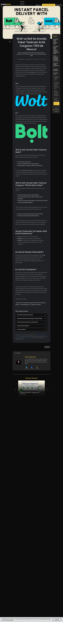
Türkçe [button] (38, 5)
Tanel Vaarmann (21, 59)
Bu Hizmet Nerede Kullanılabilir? (56, 65)
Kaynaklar (22, 3)
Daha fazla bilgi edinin (45, 618)
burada (11, 620)
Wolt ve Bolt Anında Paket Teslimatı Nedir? (56, 78)
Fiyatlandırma (23, 6)
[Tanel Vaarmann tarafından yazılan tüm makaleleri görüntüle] (19, 363)
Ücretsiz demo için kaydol (48, 5)
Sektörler (22, 1)
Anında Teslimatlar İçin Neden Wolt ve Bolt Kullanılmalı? (56, 93)
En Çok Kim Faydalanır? (55, 70)
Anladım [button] (57, 619)
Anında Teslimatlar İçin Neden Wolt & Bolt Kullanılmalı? (56, 58)
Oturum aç (59, 5)
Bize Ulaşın (22, 8)
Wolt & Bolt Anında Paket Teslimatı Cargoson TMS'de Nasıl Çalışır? (56, 50)
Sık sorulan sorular (55, 73)
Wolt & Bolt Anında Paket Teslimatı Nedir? (55, 41)
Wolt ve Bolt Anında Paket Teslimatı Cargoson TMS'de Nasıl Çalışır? (56, 85)
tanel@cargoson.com (27, 337)
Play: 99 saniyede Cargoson (56, 110)
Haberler (47, 347)
